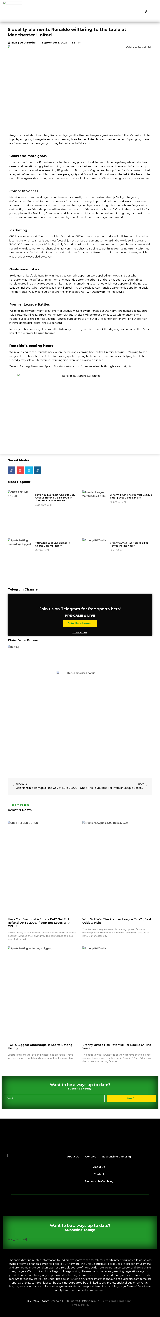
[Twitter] (29, 470)
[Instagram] (37, 470)
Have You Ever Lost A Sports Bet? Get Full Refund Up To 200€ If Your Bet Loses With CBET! (55, 497)
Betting (25, 366)
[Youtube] (20, 470)
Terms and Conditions (116, 1301)
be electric (64, 209)
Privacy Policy (80, 1304)
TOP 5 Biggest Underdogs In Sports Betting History (52, 544)
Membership (39, 366)
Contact (90, 1156)
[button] (146, 11)
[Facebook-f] (11, 470)
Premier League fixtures (39, 333)
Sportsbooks (62, 366)
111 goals (62, 170)
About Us (73, 1156)
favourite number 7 (124, 248)
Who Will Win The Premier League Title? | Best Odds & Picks (131, 496)
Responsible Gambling (116, 1156)
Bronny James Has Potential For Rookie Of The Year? (129, 544)
